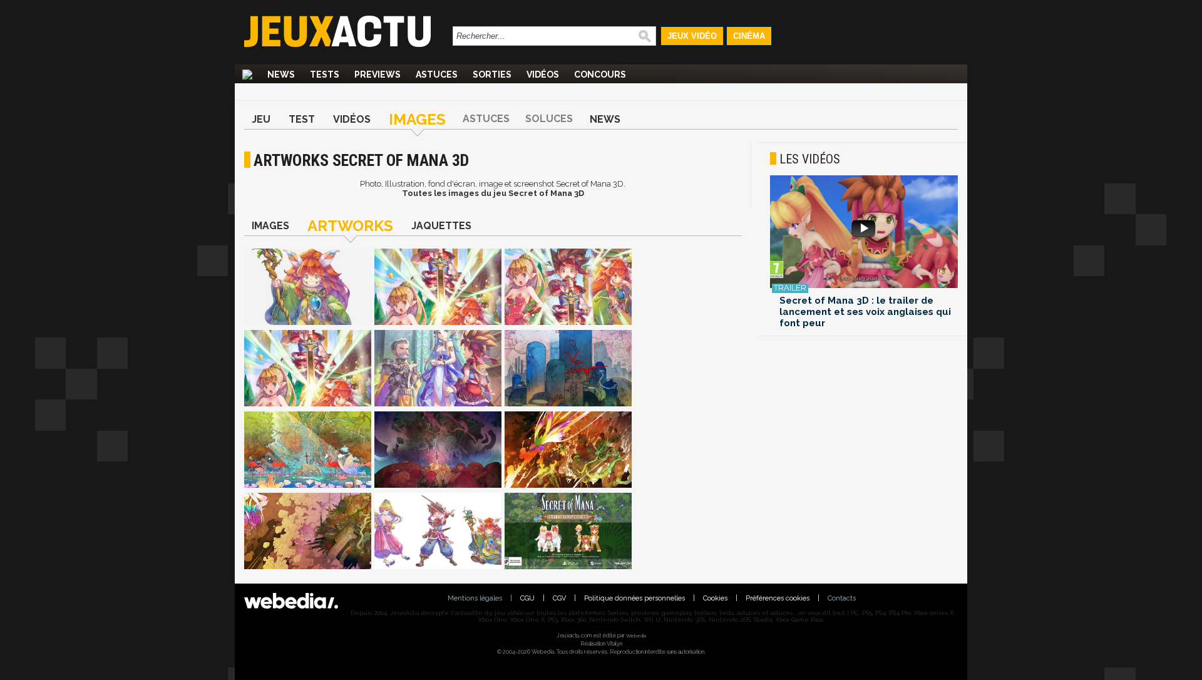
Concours (600, 75)
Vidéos (543, 75)
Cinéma (749, 36)
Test (302, 119)
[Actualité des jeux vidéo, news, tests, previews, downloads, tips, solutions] (247, 74)
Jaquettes (441, 226)
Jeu (261, 119)
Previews (377, 75)
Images (417, 119)
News (281, 75)
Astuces (437, 75)
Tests (324, 75)
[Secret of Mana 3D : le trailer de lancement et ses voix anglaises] (864, 232)
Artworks (350, 226)
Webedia (636, 635)
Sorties (492, 75)
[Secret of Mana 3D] (307, 288)
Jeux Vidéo (692, 36)
